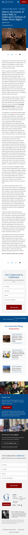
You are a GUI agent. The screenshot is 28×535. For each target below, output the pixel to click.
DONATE (24, 2)
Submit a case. (10, 443)
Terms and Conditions (14, 532)
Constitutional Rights (9, 9)
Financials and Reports (23, 499)
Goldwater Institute (7, 25)
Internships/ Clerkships (15, 502)
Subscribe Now (14, 307)
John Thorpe (15, 358)
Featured (22, 9)
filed (15, 112)
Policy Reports (16, 498)
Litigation (15, 496)
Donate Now (7, 407)
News (21, 496)
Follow (14, 505)
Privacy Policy (21, 529)
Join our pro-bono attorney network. (9, 446)
